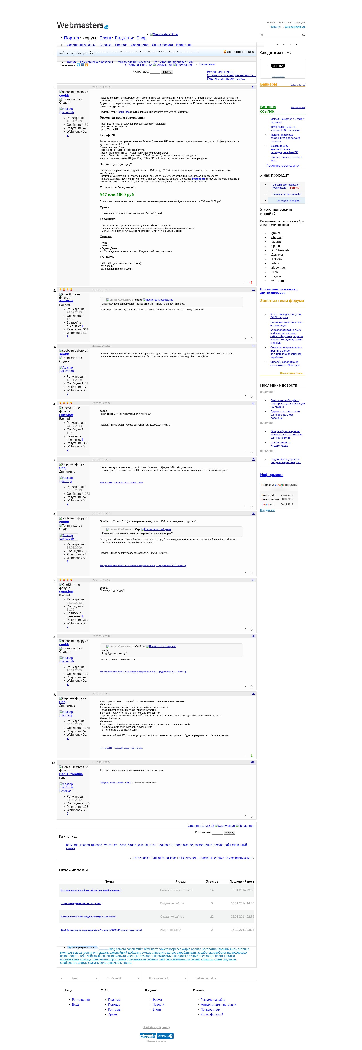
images (85, 844)
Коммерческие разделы (96, 62)
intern (275, 263)
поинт (219, 955)
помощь (85, 959)
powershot (166, 949)
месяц (131, 955)
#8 (253, 636)
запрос (171, 952)
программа (118, 959)
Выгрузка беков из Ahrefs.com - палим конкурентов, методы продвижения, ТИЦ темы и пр (143, 565)
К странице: (141, 71)
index (154, 949)
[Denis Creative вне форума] (68, 787)
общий (193, 955)
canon (131, 949)
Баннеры (268, 84)
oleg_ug (277, 237)
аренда (196, 949)
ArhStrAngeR (280, 250)
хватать (93, 962)
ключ (152, 844)
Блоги (105, 37)
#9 (253, 693)
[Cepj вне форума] (68, 479)
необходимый (163, 955)
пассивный (206, 955)
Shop (142, 37)
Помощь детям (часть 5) (286, 194)
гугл (95, 952)
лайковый (94, 955)
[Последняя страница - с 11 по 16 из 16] (182, 64)
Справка (106, 44)
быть (233, 949)
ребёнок (152, 959)
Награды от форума (288, 200)
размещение (203, 844)
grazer (276, 233)
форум (82, 962)
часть (118, 962)
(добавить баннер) (298, 85)
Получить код (267, 510)
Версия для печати (220, 71)
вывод (77, 952)
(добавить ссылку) (298, 108)
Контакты (114, 1009)
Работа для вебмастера (133, 62)
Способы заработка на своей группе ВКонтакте (285, 363)
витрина (243, 949)
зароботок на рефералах (229, 952)
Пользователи (210, 1009)
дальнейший (118, 952)
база (123, 844)
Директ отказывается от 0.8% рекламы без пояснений (285, 414)
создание (229, 959)
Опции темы (207, 64)
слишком (207, 959)
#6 (253, 513)
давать (104, 952)
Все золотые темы (291, 373)
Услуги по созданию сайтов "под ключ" (81, 903)
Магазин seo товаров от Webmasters (286, 186)
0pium (276, 246)
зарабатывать (187, 952)
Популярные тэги (83, 947)
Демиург (277, 254)
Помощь (114, 1004)
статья (70, 848)
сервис (195, 959)
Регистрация (81, 999)
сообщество (68, 962)
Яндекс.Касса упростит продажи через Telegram (286, 460)
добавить (134, 952)
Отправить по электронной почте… (231, 75)
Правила (121, 44)
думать (146, 952)
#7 (253, 580)
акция (186, 949)
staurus (276, 241)
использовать (69, 955)
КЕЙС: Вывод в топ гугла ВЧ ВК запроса (285, 315)
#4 (253, 403)
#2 (253, 289)
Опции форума (162, 44)
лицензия (108, 955)
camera (121, 949)
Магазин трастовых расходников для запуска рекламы (285, 138)
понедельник (101, 959)
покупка (229, 955)
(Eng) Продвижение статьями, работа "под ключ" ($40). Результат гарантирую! (101, 930)
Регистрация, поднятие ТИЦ (173, 62)
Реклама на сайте (213, 999)
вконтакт (66, 952)
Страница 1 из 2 (136, 64)
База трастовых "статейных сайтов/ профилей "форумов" (91, 890)
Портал (71, 37)
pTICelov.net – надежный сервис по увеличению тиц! (215, 857)
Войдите (275, 26)
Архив (112, 1014)
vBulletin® (150, 1027)
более (132, 844)
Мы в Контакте (278, 76)
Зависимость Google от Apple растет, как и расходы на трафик (288, 403)
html (147, 949)
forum (139, 949)
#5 (253, 459)
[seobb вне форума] (68, 110)
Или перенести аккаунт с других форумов (279, 291)
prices (177, 949)
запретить (159, 952)
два (127, 111)
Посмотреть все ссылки (282, 165)
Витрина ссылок (268, 109)
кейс (83, 955)
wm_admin (279, 280)
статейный (239, 844)
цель (103, 962)
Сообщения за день (81, 44)
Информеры (271, 475)
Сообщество (140, 44)
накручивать (144, 955)
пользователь (69, 959)
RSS (302, 44)
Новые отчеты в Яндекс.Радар (280, 444)
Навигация (184, 44)
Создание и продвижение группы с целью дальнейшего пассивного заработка (286, 352)
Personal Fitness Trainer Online (128, 482)
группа (87, 952)
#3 (253, 345)
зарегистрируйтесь (295, 26)
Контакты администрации (218, 1004)
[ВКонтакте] (82, 64)
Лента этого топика (240, 51)
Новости (158, 1004)
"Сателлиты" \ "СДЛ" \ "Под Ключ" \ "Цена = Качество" (88, 917)
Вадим (276, 276)
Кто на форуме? (212, 1014)
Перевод (163, 1027)
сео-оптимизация (178, 959)
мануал (120, 955)
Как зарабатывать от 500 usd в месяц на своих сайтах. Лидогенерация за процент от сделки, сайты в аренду (286, 336)
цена (110, 962)
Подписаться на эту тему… (226, 78)
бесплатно (209, 949)
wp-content (111, 844)
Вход (75, 1004)
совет (218, 959)
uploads (96, 844)
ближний (223, 949)
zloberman (279, 267)
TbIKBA (277, 259)
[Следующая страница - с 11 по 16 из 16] (163, 64)
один (121, 111)
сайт (228, 844)
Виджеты (124, 37)
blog (112, 949)
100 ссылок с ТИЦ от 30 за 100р (154, 857)
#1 (253, 87)
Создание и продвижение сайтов (115, 783)
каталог (143, 844)
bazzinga (72, 844)
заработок (204, 952)
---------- (104, 949)
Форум (89, 37)
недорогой (165, 844)
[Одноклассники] (86, 64)
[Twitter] (79, 64)
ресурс (218, 844)
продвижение (183, 844)
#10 (253, 762)
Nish (275, 272)
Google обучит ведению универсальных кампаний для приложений (287, 434)
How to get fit (106, 482)
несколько (181, 955)
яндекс (127, 962)
